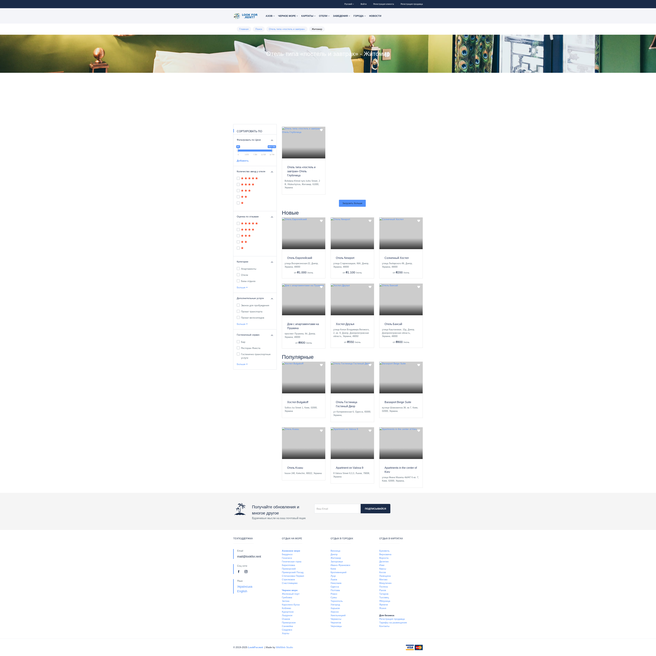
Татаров (383, 593)
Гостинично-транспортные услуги (256, 356)
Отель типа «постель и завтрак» (287, 29)
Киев (333, 568)
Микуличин (385, 583)
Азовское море (291, 550)
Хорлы (285, 633)
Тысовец (384, 597)
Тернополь (337, 601)
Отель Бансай (393, 324)
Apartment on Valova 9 (349, 467)
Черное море (287, 16)
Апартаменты (248, 268)
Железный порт (290, 593)
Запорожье (337, 561)
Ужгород (335, 604)
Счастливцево (290, 583)
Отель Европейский (299, 257)
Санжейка (287, 626)
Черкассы (336, 619)
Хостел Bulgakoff (297, 402)
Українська (244, 586)
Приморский (289, 568)
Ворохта (383, 558)
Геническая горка (291, 561)
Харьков (335, 608)
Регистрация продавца (412, 4)
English (242, 591)
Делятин (384, 561)
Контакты (384, 626)
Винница (335, 550)
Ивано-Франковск (340, 565)
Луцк (333, 575)
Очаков (286, 619)
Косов (382, 572)
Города (358, 16)
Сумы (334, 597)
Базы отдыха (248, 281)
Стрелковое (288, 579)
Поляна (383, 586)
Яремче (383, 604)
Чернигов (336, 622)
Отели (323, 16)
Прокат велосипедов (252, 317)
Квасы (382, 568)
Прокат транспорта (251, 311)
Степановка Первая (293, 575)
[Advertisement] (328, 98)
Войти (364, 4)
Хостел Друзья (345, 324)
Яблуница (384, 601)
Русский (348, 4)
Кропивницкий (338, 572)
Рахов (382, 590)
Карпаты (307, 16)
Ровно (334, 593)
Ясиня (382, 608)
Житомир (336, 558)
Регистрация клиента (383, 4)
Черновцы (336, 626)
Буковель (384, 550)
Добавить (243, 160)
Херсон (335, 611)
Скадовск (287, 629)
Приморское (289, 622)
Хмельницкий (338, 615)
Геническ (287, 558)
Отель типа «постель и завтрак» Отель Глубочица (301, 171)
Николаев (336, 583)
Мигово (383, 579)
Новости (375, 16)
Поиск (258, 29)
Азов (269, 16)
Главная (244, 29)
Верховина (385, 554)
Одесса (335, 586)
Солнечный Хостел (397, 257)
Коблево (286, 608)
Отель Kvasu (295, 467)
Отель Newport (345, 257)
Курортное (288, 611)
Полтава (335, 590)
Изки (381, 565)
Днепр (334, 554)
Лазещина (385, 575)
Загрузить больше (352, 203)
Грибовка (287, 597)
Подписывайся (375, 508)
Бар (243, 342)
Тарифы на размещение (393, 622)
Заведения (340, 16)
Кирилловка (288, 565)
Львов (334, 579)
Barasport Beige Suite (398, 402)
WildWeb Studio (284, 647)
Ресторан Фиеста (250, 348)
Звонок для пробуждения (255, 305)
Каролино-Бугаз (291, 604)
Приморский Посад (292, 572)
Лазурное (287, 615)
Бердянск (287, 554)
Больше (241, 287)
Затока (285, 601)
